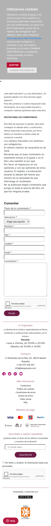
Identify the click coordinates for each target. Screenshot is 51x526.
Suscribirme (25, 454)
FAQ (25, 402)
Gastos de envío (25, 395)
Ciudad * (8, 243)
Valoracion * (10, 217)
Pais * (7, 234)
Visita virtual (25, 399)
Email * (8, 252)
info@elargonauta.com (25, 368)
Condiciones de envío (25, 392)
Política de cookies (25, 389)
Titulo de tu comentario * (17, 208)
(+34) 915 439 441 (25, 365)
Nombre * (9, 226)
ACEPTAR (13, 65)
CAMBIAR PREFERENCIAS (22, 70)
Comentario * (11, 261)
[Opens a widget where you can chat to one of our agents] (10, 521)
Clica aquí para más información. (24, 38)
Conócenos (25, 385)
